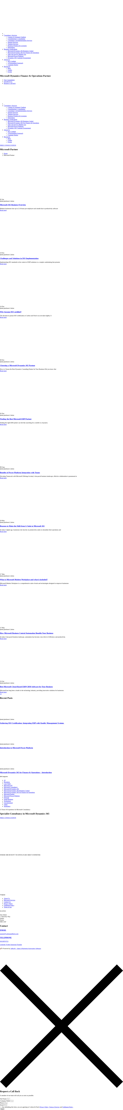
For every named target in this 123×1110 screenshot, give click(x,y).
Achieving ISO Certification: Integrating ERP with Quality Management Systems (32, 723)
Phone (2, 1103)
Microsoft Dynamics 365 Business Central (17, 791)
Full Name (3, 1099)
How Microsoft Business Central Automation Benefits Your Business (26, 633)
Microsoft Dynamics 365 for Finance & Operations (19, 792)
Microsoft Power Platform (12, 796)
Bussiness (7, 782)
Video (5, 804)
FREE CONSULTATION (8, 818)
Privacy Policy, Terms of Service (49, 1107)
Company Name (5, 1101)
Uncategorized (8, 803)
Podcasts (6, 797)
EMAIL (3, 930)
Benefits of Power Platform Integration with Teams (20, 473)
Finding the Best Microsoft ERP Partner (16, 419)
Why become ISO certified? (11, 312)
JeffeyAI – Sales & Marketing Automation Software (26, 948)
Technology (7, 801)
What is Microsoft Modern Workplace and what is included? (24, 580)
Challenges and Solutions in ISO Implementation (19, 258)
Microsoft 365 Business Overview (13, 205)
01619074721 (4, 941)
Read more (3, 210)
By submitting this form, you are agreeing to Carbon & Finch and (37, 1107)
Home (6, 153)
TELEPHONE (6, 938)
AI (4, 780)
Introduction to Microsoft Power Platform (16, 748)
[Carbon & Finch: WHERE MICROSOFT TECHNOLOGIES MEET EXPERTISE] (34, 851)
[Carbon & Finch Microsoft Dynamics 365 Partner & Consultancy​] (15, 100)
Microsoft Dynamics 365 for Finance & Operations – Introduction (26, 772)
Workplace (7, 806)
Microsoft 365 (8, 785)
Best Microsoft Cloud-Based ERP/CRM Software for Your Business (26, 687)
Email (2, 1105)
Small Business (8, 799)
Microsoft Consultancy (11, 787)
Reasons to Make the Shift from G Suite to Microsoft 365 (22, 526)
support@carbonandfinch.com (9, 934)
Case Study (7, 784)
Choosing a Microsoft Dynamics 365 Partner (17, 365)
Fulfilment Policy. (67, 1107)
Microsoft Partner (9, 794)
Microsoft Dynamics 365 (11, 789)
